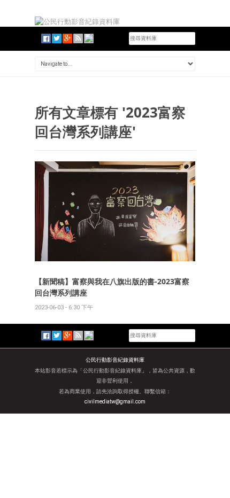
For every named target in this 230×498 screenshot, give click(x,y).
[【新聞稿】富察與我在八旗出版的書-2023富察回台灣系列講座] (115, 211)
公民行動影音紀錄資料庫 (115, 360)
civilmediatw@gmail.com (115, 401)
